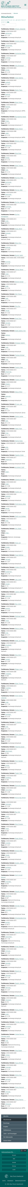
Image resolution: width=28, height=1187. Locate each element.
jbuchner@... (8, 206)
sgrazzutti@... (8, 937)
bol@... (7, 170)
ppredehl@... (8, 777)
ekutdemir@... (8, 572)
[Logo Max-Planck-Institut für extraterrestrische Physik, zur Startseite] (11, 4)
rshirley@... (8, 951)
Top (25, 1150)
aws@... (7, 1014)
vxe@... (7, 347)
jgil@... (7, 408)
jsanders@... (8, 867)
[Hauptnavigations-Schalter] (25, 4)
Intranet (14, 1155)
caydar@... (8, 82)
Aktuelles (5, 1116)
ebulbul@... (8, 247)
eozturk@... (8, 739)
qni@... (7, 726)
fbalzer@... (8, 107)
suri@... (7, 221)
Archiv (14, 1169)
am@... (7, 633)
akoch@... (7, 922)
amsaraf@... (8, 881)
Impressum (10, 1180)
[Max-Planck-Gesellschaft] (7, 1176)
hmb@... (7, 121)
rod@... (7, 298)
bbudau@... (8, 233)
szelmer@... (8, 1079)
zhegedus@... (8, 459)
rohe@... (7, 828)
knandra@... (8, 714)
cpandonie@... (9, 45)
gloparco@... (8, 596)
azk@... (7, 521)
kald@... (7, 484)
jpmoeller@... (8, 645)
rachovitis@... (8, 790)
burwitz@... (8, 262)
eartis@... (7, 70)
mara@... (7, 855)
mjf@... (7, 359)
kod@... (7, 286)
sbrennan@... (8, 194)
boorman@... (8, 182)
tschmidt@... (8, 910)
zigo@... (7, 472)
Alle (8, 22)
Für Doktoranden (8, 1137)
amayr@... (8, 608)
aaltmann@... (8, 33)
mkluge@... (8, 559)
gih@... (7, 447)
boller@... (7, 158)
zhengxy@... (8, 1104)
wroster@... (8, 843)
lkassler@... (8, 496)
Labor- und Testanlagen (10, 1133)
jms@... (7, 702)
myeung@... (8, 1067)
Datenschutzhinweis (20, 1180)
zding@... (7, 310)
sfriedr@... (8, 384)
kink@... (7, 533)
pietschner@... (9, 751)
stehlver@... (8, 987)
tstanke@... (8, 963)
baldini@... (8, 94)
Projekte (5, 1126)
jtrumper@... (8, 1026)
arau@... (7, 816)
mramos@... (8, 804)
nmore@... (8, 659)
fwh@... (7, 433)
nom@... (7, 620)
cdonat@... (8, 323)
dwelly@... (8, 335)
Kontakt (14, 1162)
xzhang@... (8, 1092)
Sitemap (14, 1166)
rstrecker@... (8, 1000)
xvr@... (7, 1041)
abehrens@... (8, 145)
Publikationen (7, 1130)
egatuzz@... (8, 396)
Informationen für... (7, 1152)
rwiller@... (7, 1055)
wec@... (7, 274)
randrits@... (8, 58)
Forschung (6, 1123)
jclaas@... (7, 584)
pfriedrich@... (8, 372)
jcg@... (7, 421)
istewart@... (8, 975)
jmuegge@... (8, 673)
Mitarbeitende (7, 1119)
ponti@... (7, 765)
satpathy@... (8, 896)
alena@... (7, 508)
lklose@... (7, 547)
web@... (7, 133)
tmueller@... (8, 688)
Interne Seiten (7, 1140)
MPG (14, 1158)
